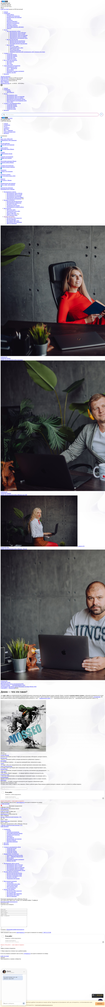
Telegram (6, 82)
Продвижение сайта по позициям (18, 35)
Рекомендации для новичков (11, 854)
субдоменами (96, 696)
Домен (2, 763)
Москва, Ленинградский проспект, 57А (11, 817)
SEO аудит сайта (14, 46)
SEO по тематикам (12, 896)
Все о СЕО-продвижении (10, 60)
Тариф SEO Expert (11, 58)
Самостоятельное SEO (9, 132)
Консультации (10, 45)
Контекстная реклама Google (17, 42)
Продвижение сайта (12, 95)
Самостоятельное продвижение (12, 65)
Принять (99, 1003)
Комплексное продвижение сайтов (16, 99)
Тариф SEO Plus (11, 57)
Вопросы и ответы (12, 24)
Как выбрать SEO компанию (14, 893)
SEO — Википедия (12, 68)
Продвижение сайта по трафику (18, 36)
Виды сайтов (10, 69)
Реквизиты (9, 20)
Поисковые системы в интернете (15, 71)
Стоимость (6, 127)
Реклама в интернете (9, 200)
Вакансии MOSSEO (12, 21)
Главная (6, 11)
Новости (9, 28)
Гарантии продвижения (13, 23)
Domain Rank (4, 769)
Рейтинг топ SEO (11, 72)
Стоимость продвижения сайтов (12, 103)
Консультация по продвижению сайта (17, 100)
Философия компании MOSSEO (15, 27)
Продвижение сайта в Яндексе (18, 32)
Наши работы (10, 14)
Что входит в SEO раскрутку (14, 890)
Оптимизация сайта (12, 67)
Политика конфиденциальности (9, 901)
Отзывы (9, 18)
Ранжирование (4, 777)
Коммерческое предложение (14, 17)
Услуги (5, 29)
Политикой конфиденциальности (15, 929)
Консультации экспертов (10, 881)
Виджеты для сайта (12, 877)
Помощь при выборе (9, 216)
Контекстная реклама (12, 39)
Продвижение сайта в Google (17, 34)
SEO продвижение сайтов (13, 31)
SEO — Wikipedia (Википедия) (15, 856)
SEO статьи (10, 64)
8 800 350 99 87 (5, 78)
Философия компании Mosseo (14, 833)
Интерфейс (3, 760)
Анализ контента (11, 888)
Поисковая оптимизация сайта (15, 855)
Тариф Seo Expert (11, 109)
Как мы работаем (11, 892)
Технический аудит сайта (16, 47)
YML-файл (3, 771)
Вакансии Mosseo (11, 840)
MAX (2, 82)
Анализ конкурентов (15, 50)
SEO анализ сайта (14, 49)
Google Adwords (5, 755)
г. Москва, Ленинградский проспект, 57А (11, 825)
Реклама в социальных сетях (14, 875)
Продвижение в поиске (10, 191)
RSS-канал (3, 780)
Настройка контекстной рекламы (18, 43)
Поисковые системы (23, 686)
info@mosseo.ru (5, 80)
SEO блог (9, 63)
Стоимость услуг (8, 53)
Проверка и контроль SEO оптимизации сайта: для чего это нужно (27, 52)
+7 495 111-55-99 (5, 803)
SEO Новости (10, 61)
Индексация (4, 758)
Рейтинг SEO (33, 686)
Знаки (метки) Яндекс (6, 766)
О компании (7, 13)
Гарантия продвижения (13, 832)
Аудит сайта (10, 102)
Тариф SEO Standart (12, 56)
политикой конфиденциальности (44, 1005)
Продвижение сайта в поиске (11, 863)
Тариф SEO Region (12, 54)
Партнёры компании (12, 25)
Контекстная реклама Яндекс (17, 40)
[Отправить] (23, 1003)
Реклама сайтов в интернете (11, 871)
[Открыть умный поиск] (101, 114)
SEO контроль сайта (12, 886)
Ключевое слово (5, 774)
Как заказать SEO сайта (13, 895)
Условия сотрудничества (13, 16)
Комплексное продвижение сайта (18, 38)
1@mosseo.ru (27, 953)
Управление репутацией (13, 878)
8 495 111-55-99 (5, 9)
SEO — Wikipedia (8, 130)
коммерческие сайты (45, 698)
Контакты (6, 74)
